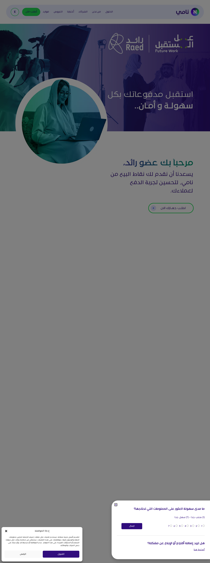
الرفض (23, 554)
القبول (61, 554)
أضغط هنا (199, 550)
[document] (105, 281)
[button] (6, 531)
